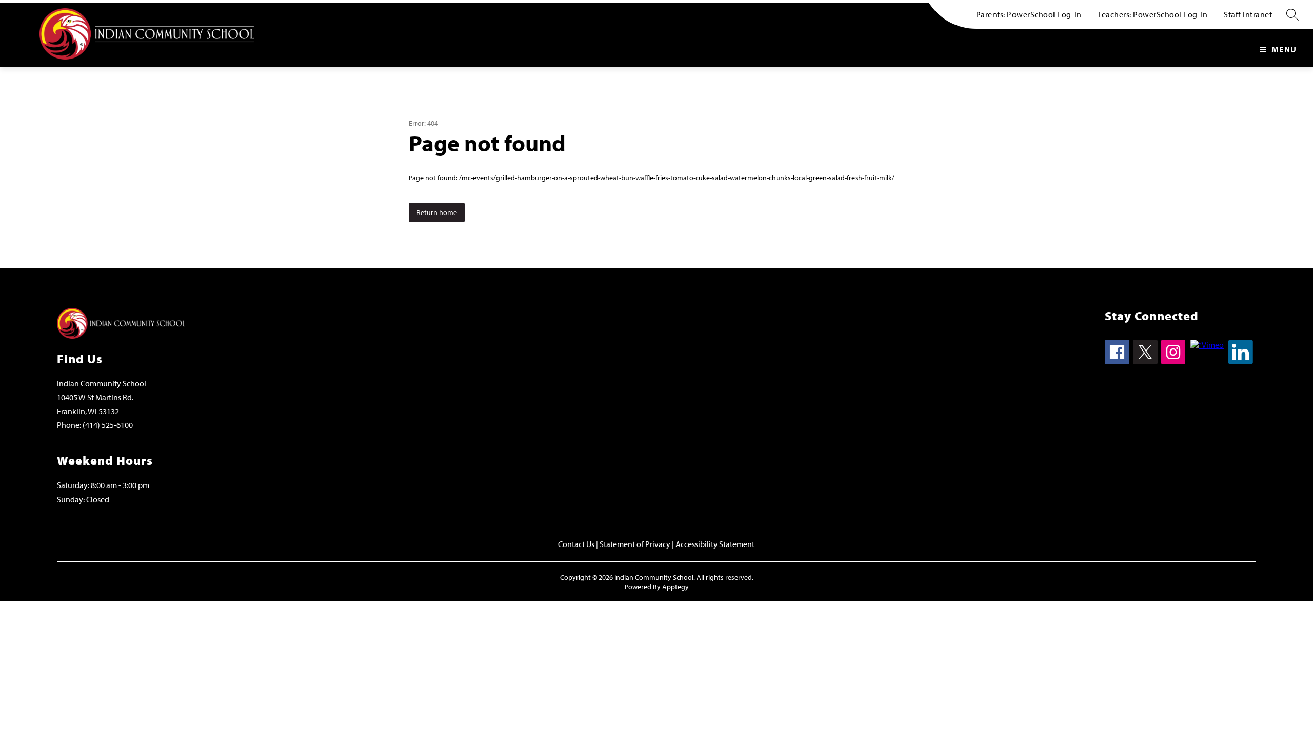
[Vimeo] (1207, 345)
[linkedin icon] (1240, 361)
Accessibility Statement (714, 544)
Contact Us (576, 544)
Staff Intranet (1248, 14)
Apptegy (675, 586)
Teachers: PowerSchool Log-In (1152, 14)
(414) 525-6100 (108, 425)
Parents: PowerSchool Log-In (1029, 14)
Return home (436, 212)
